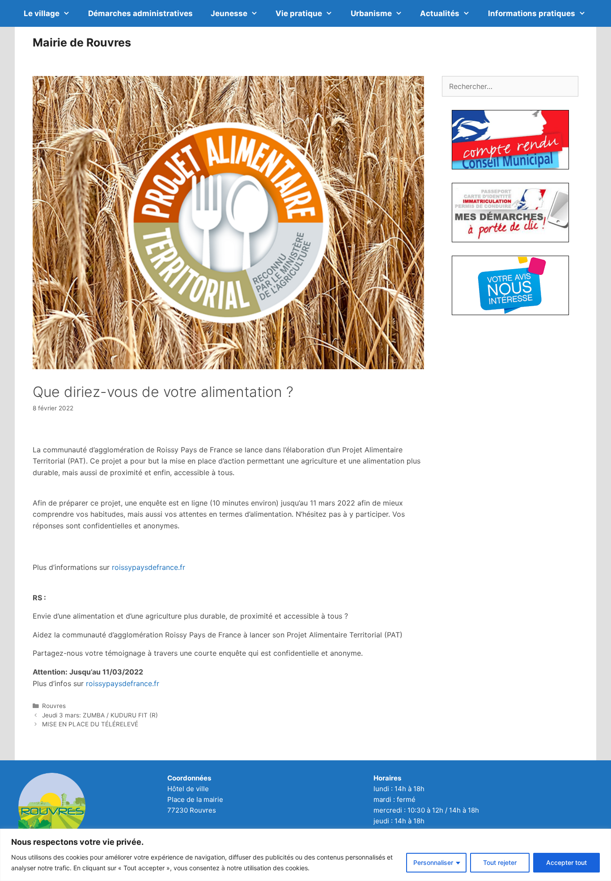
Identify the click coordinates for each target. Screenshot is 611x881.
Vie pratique (299, 13)
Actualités (439, 13)
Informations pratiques (531, 13)
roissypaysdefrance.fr (148, 567)
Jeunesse (229, 13)
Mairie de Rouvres (82, 42)
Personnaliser (433, 862)
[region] (305, 855)
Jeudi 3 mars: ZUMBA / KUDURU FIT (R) (100, 715)
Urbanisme (371, 13)
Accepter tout (566, 862)
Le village (41, 13)
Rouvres (54, 705)
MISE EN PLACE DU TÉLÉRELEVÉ (90, 724)
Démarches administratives (140, 13)
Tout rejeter (500, 862)
